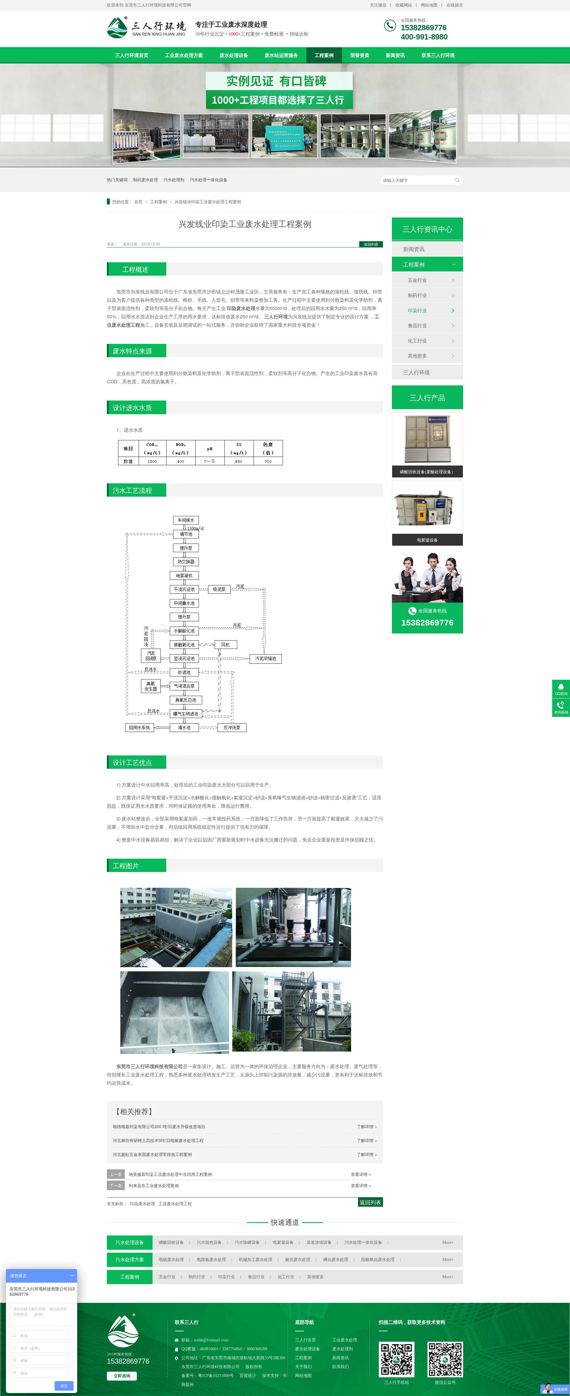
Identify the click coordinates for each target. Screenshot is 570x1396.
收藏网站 (403, 5)
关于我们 (303, 1367)
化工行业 (417, 340)
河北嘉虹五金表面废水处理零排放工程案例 (152, 1154)
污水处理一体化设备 (208, 179)
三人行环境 (416, 372)
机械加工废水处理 (255, 1259)
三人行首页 (305, 1340)
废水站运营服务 (281, 55)
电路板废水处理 (211, 1259)
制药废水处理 (145, 179)
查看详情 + (361, 1174)
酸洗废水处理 (297, 1259)
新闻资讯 (395, 55)
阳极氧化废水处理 (378, 1259)
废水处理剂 (342, 1349)
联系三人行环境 (438, 55)
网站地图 (429, 5)
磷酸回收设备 (171, 1242)
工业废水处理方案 (184, 55)
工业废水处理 (344, 1340)
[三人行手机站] (396, 1359)
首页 (139, 201)
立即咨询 (122, 1376)
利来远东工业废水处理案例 (154, 1185)
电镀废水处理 (171, 1259)
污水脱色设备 (209, 1242)
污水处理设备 (129, 1242)
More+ (448, 1242)
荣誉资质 (359, 55)
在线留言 (454, 5)
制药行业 (417, 295)
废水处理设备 (234, 55)
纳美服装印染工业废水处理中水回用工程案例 (170, 1174)
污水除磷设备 (247, 1242)
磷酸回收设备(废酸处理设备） (427, 471)
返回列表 (371, 244)
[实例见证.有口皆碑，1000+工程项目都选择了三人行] (285, 165)
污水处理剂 (174, 179)
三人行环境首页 (131, 55)
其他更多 (417, 355)
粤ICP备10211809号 (216, 1375)
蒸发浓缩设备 (319, 1242)
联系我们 (340, 1367)
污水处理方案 (129, 1259)
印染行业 (417, 310)
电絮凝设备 (427, 540)
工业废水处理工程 (175, 1203)
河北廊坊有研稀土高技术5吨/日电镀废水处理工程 (158, 1140)
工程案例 (324, 55)
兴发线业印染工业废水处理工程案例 (208, 201)
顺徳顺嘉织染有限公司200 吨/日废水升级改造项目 (159, 1126)
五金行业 (417, 280)
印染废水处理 (142, 1203)
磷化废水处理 (335, 1259)
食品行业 (417, 325)
